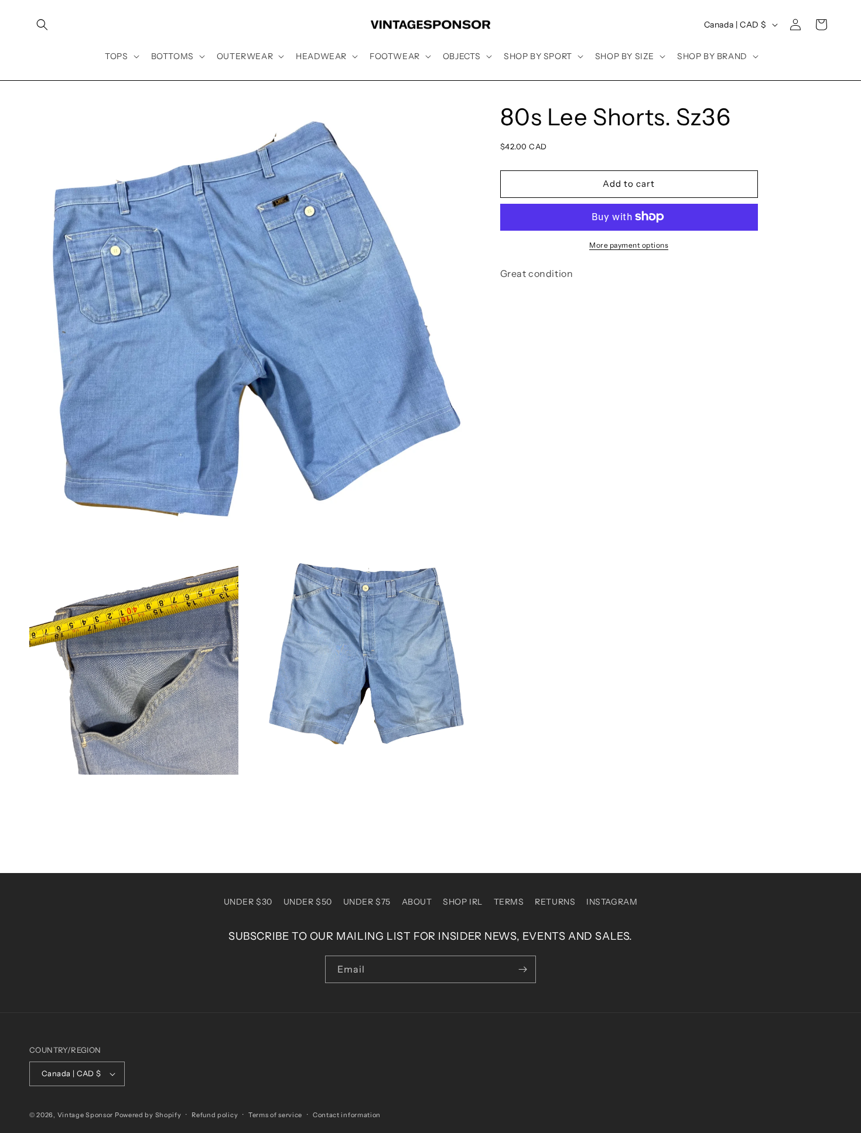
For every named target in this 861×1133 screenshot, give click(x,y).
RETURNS (555, 901)
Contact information (347, 1115)
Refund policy (215, 1115)
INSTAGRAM (611, 901)
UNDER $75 (367, 901)
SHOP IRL (463, 901)
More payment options (628, 244)
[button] (42, 24)
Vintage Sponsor (85, 1115)
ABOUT (417, 901)
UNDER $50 (307, 901)
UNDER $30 (248, 901)
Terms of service (275, 1115)
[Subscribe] (522, 969)
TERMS (509, 901)
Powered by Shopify (148, 1115)
